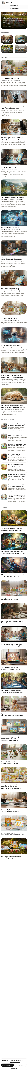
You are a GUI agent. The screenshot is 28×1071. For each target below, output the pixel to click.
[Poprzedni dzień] (25, 7)
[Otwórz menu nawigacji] (25, 2)
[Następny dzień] (2, 7)
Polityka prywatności (15, 1062)
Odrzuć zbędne (20, 1065)
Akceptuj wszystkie (7, 1065)
